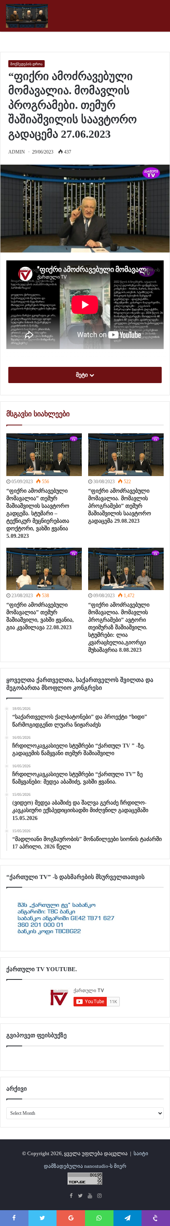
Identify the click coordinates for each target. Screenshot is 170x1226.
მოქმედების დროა (26, 64)
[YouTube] (89, 1196)
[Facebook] (71, 1196)
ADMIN (16, 152)
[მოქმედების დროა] (85, 16)
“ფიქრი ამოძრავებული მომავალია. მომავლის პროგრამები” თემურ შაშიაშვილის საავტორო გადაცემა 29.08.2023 (119, 506)
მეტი (82, 375)
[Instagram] (99, 1196)
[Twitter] (80, 1196)
